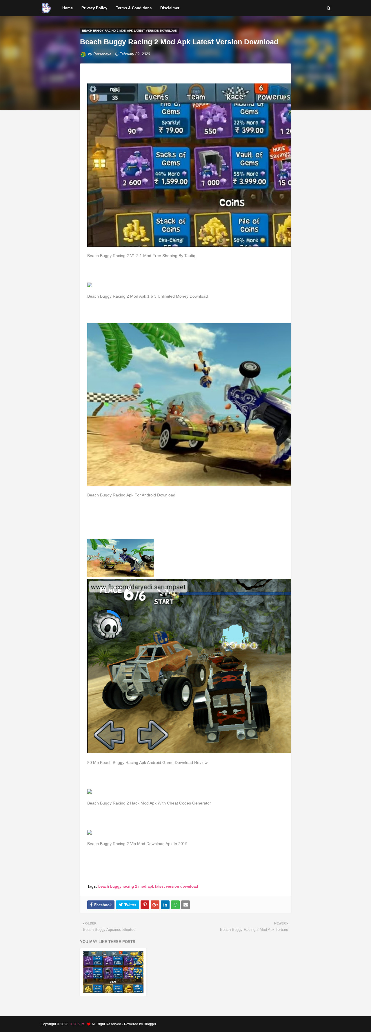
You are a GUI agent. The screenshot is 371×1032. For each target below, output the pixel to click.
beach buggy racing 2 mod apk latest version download (148, 886)
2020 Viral (77, 1024)
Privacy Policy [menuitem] (94, 8)
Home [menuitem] (67, 8)
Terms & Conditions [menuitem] (134, 8)
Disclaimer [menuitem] (169, 8)
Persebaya (102, 54)
